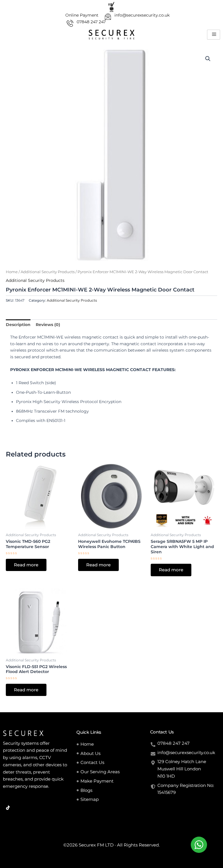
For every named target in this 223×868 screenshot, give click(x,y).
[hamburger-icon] (213, 35)
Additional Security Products (48, 272)
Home (12, 272)
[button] (208, 58)
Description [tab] (18, 324)
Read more (26, 565)
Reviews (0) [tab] (48, 324)
